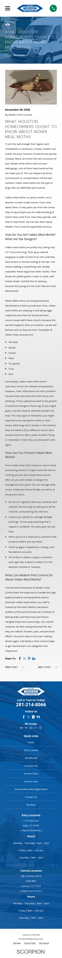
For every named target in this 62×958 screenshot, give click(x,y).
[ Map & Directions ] (31, 830)
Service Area (31, 781)
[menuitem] (17, 943)
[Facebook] (23, 716)
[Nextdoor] (38, 716)
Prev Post (11, 667)
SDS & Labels (31, 750)
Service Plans (31, 773)
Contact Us (31, 796)
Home (31, 742)
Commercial (31, 765)
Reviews (31, 804)
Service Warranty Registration (31, 789)
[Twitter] (28, 716)
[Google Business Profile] (33, 716)
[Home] (30, 8)
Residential (31, 757)
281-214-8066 (31, 704)
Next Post (44, 667)
